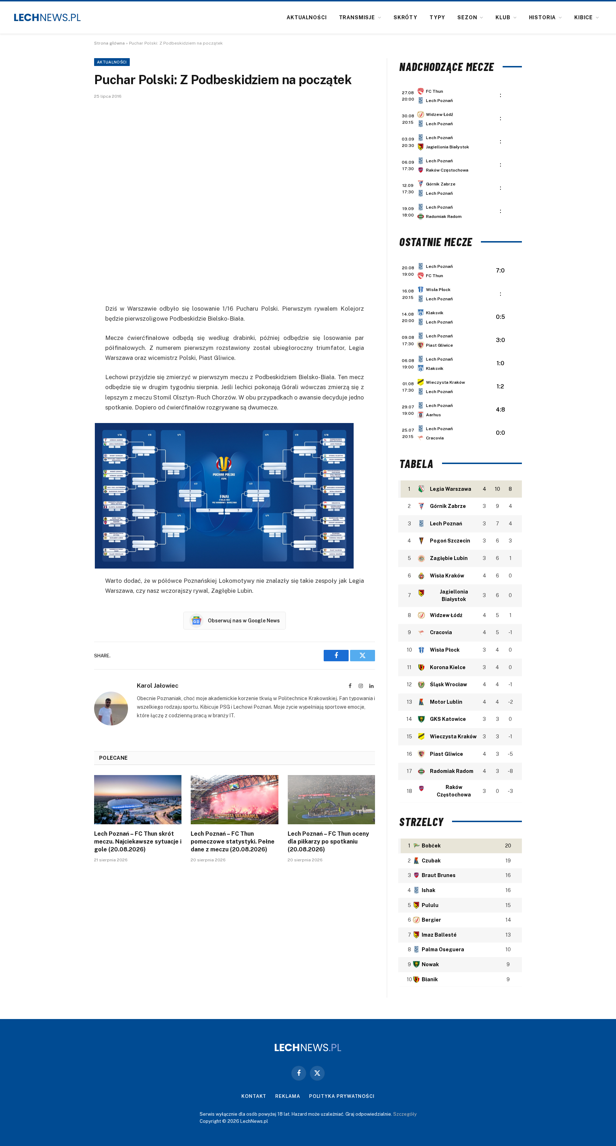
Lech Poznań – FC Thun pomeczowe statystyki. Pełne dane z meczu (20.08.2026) (232, 841)
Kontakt (253, 1096)
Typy (437, 17)
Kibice (583, 17)
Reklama (287, 1096)
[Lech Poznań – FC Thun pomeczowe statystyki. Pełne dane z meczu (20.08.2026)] (234, 799)
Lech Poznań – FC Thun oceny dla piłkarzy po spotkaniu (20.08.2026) (328, 841)
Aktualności (307, 17)
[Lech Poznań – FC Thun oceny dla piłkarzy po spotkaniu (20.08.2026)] (331, 799)
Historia (542, 17)
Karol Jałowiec (158, 685)
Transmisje (357, 17)
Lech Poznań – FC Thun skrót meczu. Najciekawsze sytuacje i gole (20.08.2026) (137, 841)
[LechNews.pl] (47, 17)
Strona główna (109, 43)
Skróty (405, 17)
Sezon (467, 17)
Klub (503, 17)
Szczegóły (405, 1114)
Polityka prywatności (342, 1096)
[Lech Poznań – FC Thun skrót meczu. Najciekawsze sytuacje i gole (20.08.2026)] (137, 799)
